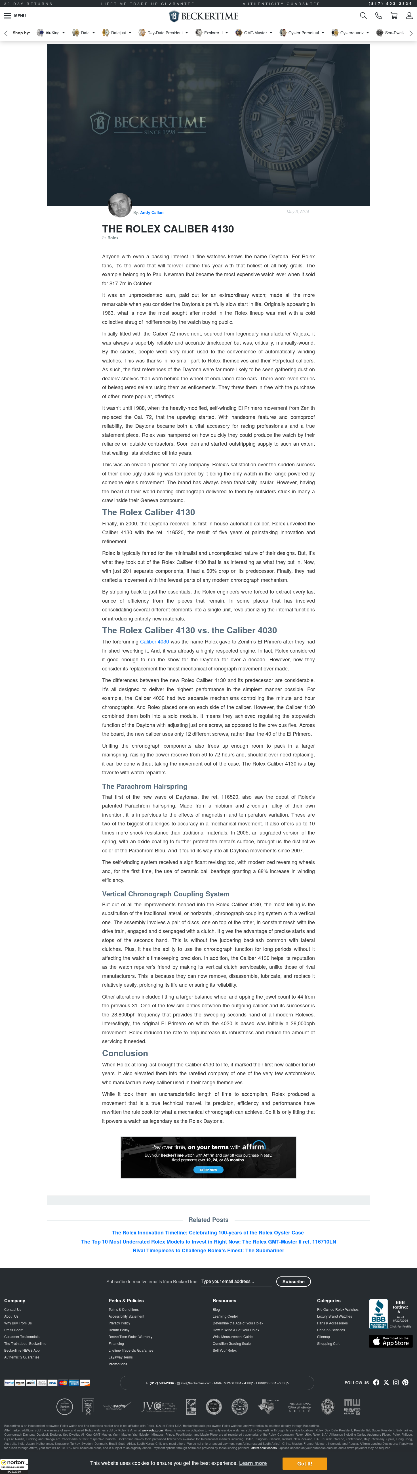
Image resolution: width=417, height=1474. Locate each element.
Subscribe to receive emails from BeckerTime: (152, 1281)
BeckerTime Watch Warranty (130, 1336)
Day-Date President (165, 32)
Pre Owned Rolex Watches (338, 1309)
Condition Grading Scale (232, 1343)
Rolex (113, 237)
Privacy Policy (119, 1322)
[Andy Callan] (120, 212)
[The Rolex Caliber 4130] (208, 125)
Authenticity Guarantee (21, 1357)
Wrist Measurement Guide (233, 1336)
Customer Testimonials (21, 1336)
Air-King (53, 32)
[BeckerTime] (203, 15)
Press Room (13, 1329)
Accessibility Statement (126, 1316)
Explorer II (213, 32)
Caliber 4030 (154, 641)
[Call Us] (378, 15)
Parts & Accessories (332, 1322)
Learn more (253, 1462)
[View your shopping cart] (394, 15)
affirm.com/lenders (264, 1447)
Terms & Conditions (124, 1309)
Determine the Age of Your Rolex (238, 1322)
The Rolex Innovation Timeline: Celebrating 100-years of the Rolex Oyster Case (208, 1232)
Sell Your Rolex (225, 1350)
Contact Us (12, 1309)
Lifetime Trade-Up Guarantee (131, 1350)
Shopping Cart (328, 1343)
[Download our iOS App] (391, 1341)
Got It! (304, 1463)
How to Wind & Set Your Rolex (236, 1329)
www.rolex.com (152, 1430)
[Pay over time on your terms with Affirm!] (208, 1158)
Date (85, 32)
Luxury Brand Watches (334, 1316)
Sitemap (323, 1336)
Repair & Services (331, 1329)
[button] (14, 1466)
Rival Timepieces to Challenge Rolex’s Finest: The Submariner (208, 1250)
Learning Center (225, 1316)
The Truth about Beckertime (25, 1343)
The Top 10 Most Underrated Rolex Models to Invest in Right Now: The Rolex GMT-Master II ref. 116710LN (208, 1241)
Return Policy (119, 1329)
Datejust (118, 32)
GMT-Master (255, 32)
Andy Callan (152, 212)
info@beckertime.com (196, 1383)
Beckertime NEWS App (22, 1350)
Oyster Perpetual (303, 32)
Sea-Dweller (396, 32)
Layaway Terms (121, 1357)
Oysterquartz (352, 32)
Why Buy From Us (18, 1322)
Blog (216, 1309)
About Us (11, 1316)
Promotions (118, 1363)
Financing (116, 1343)
